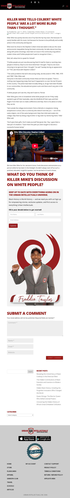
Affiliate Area (49, 479)
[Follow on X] (38, 2)
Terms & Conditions (52, 471)
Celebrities (31, 32)
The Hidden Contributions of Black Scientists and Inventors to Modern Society (49, 382)
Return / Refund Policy (53, 475)
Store (9, 468)
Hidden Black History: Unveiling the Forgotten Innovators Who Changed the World (49, 390)
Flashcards (11, 471)
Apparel (10, 475)
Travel (9, 482)
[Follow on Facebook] (31, 2)
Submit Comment (54, 358)
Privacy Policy (50, 468)
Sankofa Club (12, 479)
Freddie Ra (12, 32)
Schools (10, 486)
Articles (10, 490)
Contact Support (51, 464)
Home (9, 464)
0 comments (50, 32)
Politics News (39, 32)
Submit (13, 226)
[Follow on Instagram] (35, 2)
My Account (31, 464)
